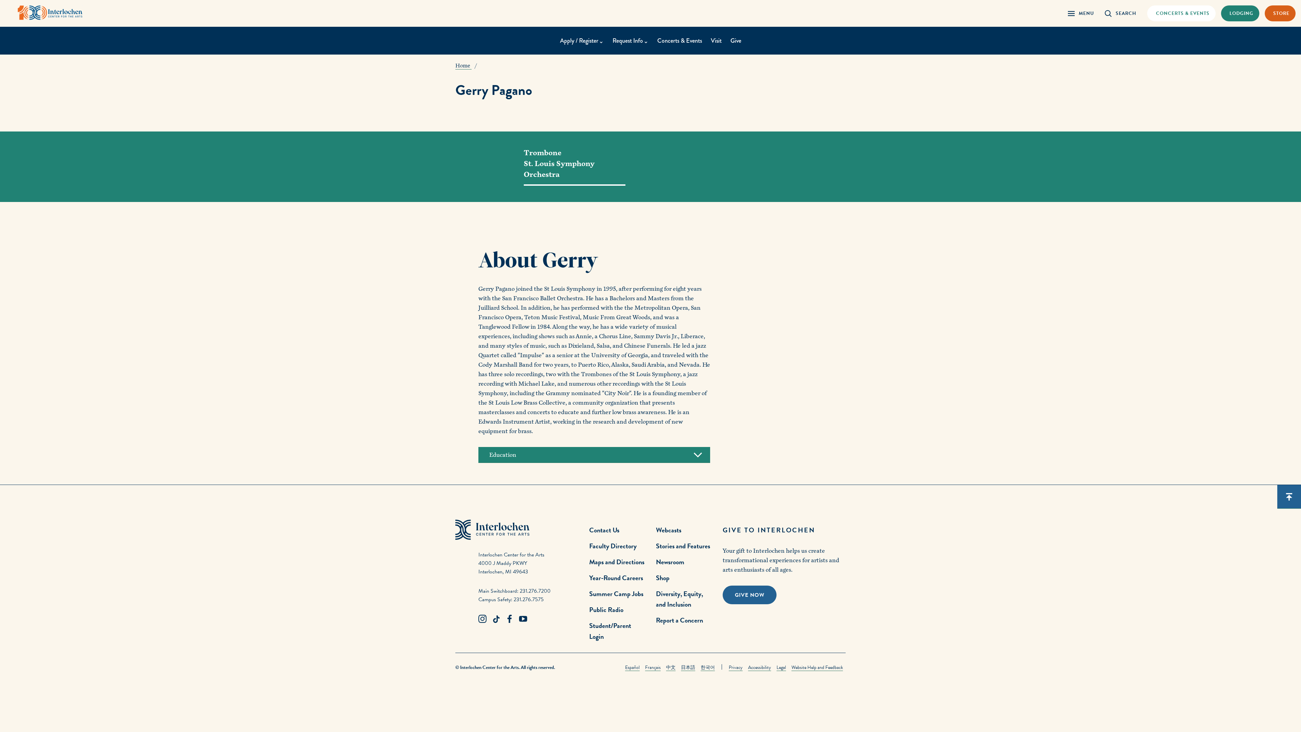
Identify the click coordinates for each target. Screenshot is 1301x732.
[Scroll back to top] (1289, 497)
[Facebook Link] (509, 619)
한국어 (708, 667)
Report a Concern (679, 620)
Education (502, 455)
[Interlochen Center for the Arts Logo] (50, 12)
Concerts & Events (679, 40)
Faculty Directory (613, 546)
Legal (781, 667)
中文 (671, 667)
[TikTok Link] (496, 619)
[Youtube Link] (523, 619)
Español (632, 667)
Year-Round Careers (616, 578)
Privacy (736, 667)
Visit (716, 40)
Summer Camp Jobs (616, 594)
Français (653, 667)
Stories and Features (683, 546)
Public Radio (606, 610)
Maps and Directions (616, 562)
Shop (662, 578)
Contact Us (604, 530)
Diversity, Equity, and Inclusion (679, 599)
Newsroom (670, 562)
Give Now (749, 595)
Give (735, 40)
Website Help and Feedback (817, 667)
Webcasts (668, 530)
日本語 (688, 667)
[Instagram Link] (482, 619)
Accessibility (759, 667)
